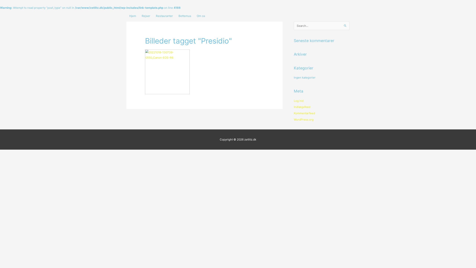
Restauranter (164, 16)
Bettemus (184, 16)
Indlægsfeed (302, 107)
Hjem (132, 16)
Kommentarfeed (304, 113)
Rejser (146, 16)
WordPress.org (303, 119)
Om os (201, 16)
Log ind (298, 101)
